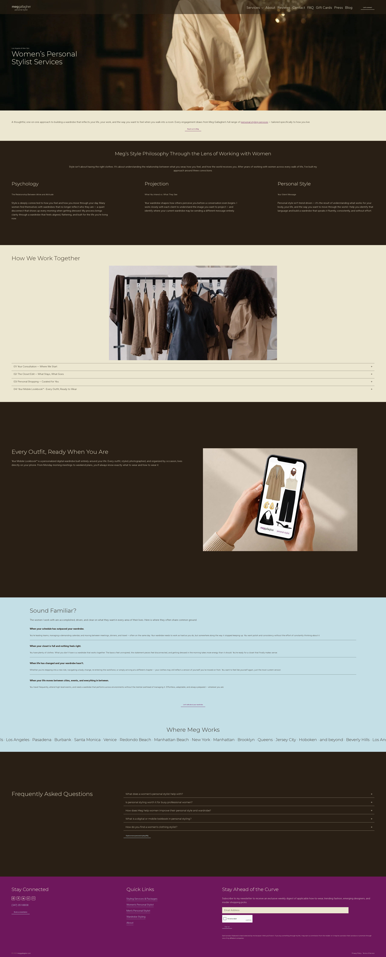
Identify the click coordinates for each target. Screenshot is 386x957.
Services (253, 8)
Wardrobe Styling (135, 916)
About (270, 8)
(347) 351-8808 (20, 905)
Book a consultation (20, 912)
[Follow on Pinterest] (18, 898)
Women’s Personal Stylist (140, 904)
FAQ (310, 8)
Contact (299, 8)
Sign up (227, 927)
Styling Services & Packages (141, 898)
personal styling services (254, 122)
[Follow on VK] (28, 898)
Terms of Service (368, 953)
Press (338, 8)
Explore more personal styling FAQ (137, 836)
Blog (348, 8)
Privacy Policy (357, 953)
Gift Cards (324, 8)
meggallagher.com (24, 953)
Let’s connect (367, 7)
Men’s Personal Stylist (138, 910)
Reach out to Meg (193, 129)
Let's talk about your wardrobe (193, 704)
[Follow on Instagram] (13, 898)
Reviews (283, 8)
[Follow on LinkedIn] (23, 898)
